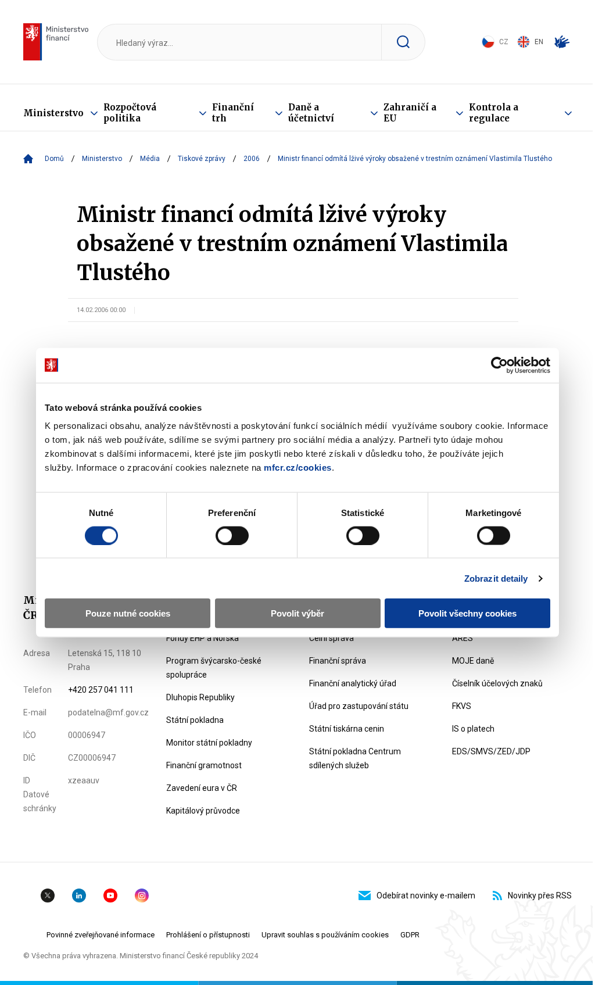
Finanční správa (337, 660)
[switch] (232, 535)
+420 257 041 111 (101, 689)
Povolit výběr (297, 613)
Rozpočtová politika (129, 113)
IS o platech (473, 728)
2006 (251, 159)
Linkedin (79, 895)
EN (539, 42)
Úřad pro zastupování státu (358, 706)
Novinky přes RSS (540, 895)
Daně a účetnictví (311, 113)
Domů (54, 159)
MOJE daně (473, 660)
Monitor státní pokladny (209, 742)
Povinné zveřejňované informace (100, 934)
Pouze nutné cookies (127, 613)
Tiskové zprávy (201, 159)
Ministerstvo (53, 113)
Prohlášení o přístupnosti (208, 934)
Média (150, 159)
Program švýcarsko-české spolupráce (213, 667)
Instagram (142, 895)
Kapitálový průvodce (203, 810)
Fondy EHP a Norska (202, 638)
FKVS (461, 706)
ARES (462, 638)
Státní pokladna (195, 720)
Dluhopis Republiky (200, 697)
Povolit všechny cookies (467, 613)
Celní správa (331, 638)
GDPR (410, 934)
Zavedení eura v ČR (201, 788)
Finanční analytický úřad (352, 683)
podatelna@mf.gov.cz (108, 712)
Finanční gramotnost (204, 765)
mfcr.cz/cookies (298, 467)
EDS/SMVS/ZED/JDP (491, 751)
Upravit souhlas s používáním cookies (325, 934)
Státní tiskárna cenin (346, 728)
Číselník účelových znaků (497, 683)
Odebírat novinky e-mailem (426, 895)
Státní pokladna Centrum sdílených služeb (355, 758)
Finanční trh (233, 113)
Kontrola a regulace (493, 113)
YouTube (110, 895)
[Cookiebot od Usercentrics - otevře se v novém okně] (499, 365)
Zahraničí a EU (409, 113)
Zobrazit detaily (496, 578)
